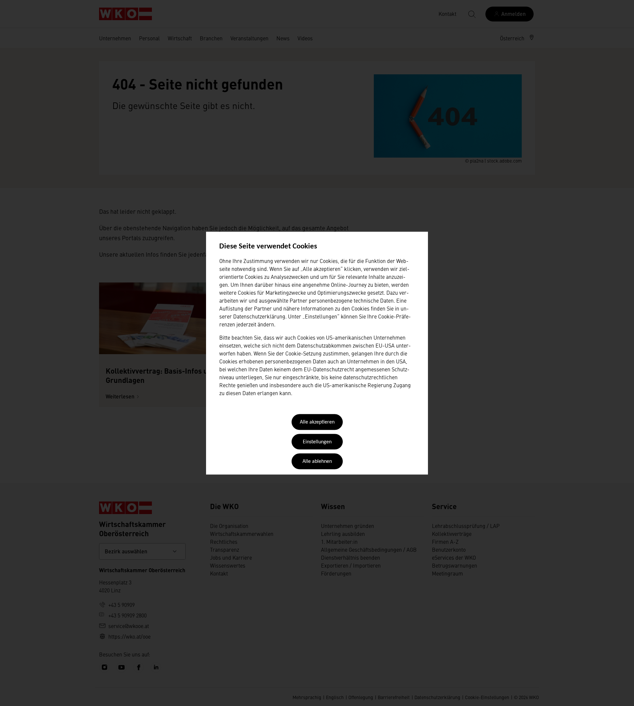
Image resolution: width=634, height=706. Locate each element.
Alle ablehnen (317, 461)
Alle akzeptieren (317, 422)
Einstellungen (317, 442)
